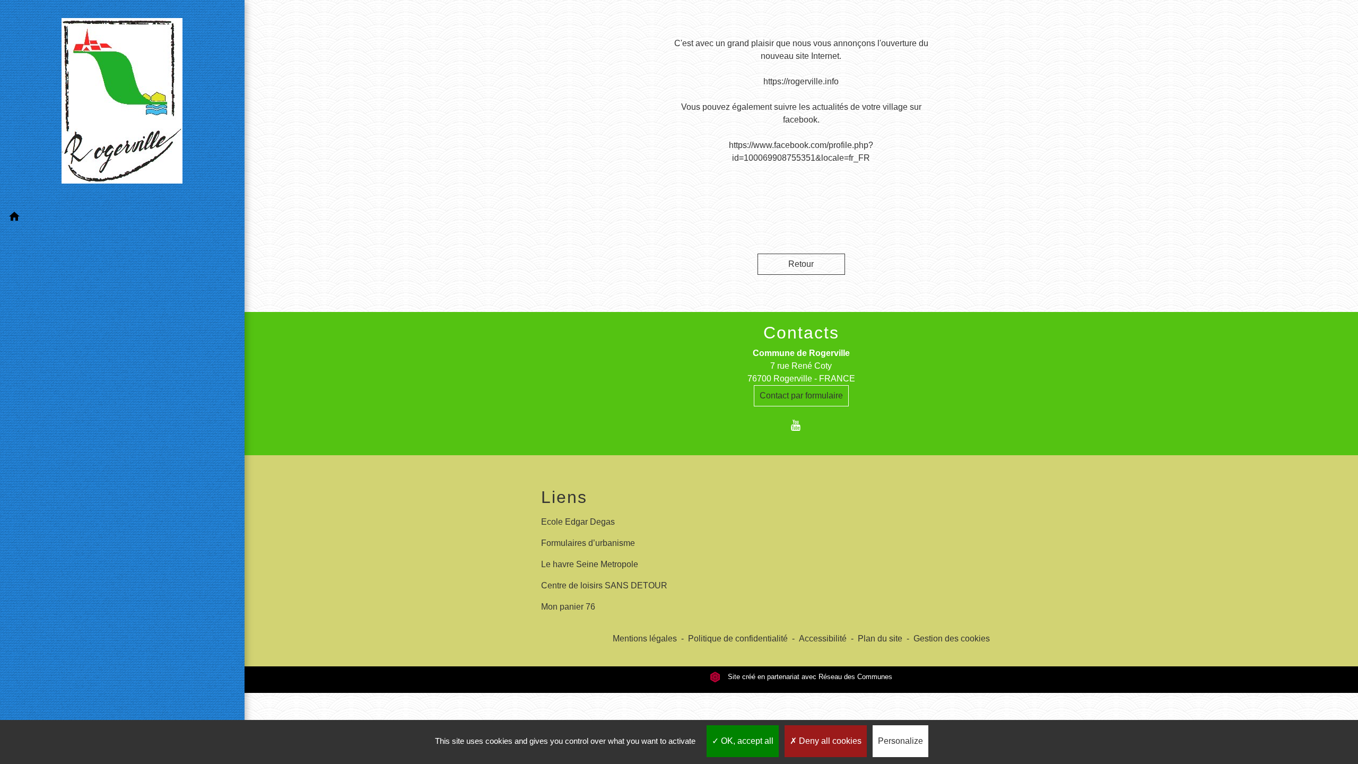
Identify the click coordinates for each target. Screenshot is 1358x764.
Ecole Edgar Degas (578, 521)
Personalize (900, 740)
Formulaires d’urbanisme (588, 543)
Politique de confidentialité (738, 638)
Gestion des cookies (951, 638)
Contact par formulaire (801, 395)
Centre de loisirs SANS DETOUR (604, 585)
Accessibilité (823, 638)
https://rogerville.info (801, 81)
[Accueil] (122, 102)
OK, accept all (746, 740)
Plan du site (880, 638)
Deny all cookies (829, 740)
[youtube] (801, 425)
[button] (122, 218)
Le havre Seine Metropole (589, 564)
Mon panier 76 (568, 606)
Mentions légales (645, 638)
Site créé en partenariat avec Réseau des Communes (809, 677)
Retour (801, 263)
